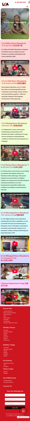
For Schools (7, 360)
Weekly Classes (9, 327)
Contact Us (7, 386)
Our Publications (9, 378)
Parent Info (7, 308)
